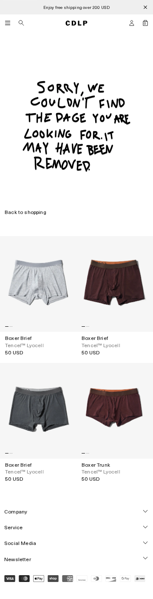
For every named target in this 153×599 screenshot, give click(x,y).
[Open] (7, 23)
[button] (131, 23)
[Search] (21, 23)
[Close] (145, 7)
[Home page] (76, 22)
